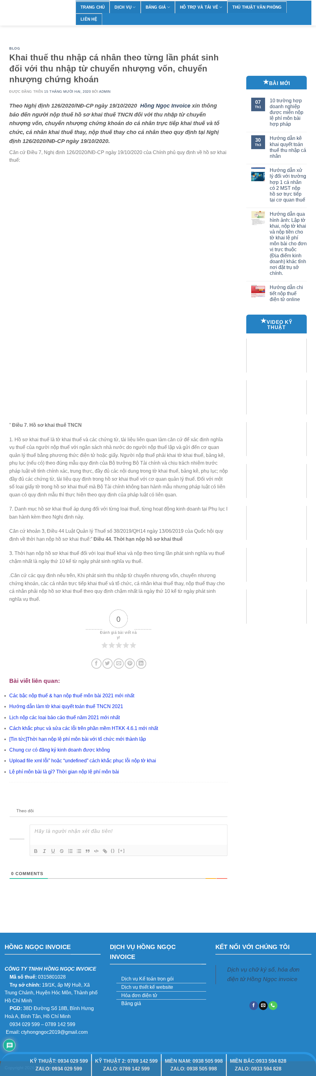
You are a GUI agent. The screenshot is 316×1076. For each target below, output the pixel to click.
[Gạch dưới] (53, 851)
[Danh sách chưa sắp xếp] (79, 851)
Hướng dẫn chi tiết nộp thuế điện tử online (286, 293)
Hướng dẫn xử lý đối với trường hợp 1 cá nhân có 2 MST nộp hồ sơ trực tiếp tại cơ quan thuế (288, 185)
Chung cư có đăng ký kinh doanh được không (59, 749)
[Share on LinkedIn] (141, 663)
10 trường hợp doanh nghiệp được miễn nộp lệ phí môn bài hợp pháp (286, 112)
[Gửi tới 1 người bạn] (119, 663)
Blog (14, 48)
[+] (121, 850)
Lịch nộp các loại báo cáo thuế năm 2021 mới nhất (64, 717)
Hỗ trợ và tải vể (199, 7)
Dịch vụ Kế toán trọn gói (147, 978)
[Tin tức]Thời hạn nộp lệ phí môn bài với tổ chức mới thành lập (77, 739)
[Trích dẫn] (87, 851)
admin (105, 91)
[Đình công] (61, 851)
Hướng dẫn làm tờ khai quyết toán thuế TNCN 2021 (66, 706)
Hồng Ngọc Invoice (165, 106)
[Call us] (272, 1005)
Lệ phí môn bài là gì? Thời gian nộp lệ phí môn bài (64, 771)
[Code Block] (96, 851)
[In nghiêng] (44, 851)
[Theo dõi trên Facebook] (253, 1005)
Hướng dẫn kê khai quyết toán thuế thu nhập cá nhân (288, 147)
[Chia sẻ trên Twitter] (107, 663)
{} (113, 850)
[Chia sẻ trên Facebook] (96, 663)
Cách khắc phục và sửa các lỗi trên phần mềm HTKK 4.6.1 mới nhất (83, 728)
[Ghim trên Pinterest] (130, 663)
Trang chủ (93, 7)
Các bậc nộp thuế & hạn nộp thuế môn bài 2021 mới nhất (71, 695)
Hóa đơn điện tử (139, 995)
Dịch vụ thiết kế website (147, 987)
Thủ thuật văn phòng (257, 7)
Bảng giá (156, 7)
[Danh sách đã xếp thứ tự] (70, 851)
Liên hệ (89, 19)
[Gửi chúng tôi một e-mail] (263, 1005)
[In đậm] (35, 851)
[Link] (105, 851)
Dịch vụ (122, 7)
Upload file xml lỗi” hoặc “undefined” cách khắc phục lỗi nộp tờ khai (82, 760)
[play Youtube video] (276, 356)
